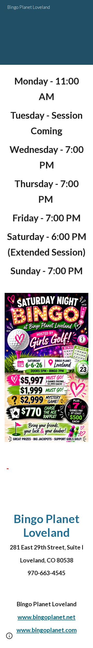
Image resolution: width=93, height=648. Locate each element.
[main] (46, 175)
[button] (9, 637)
